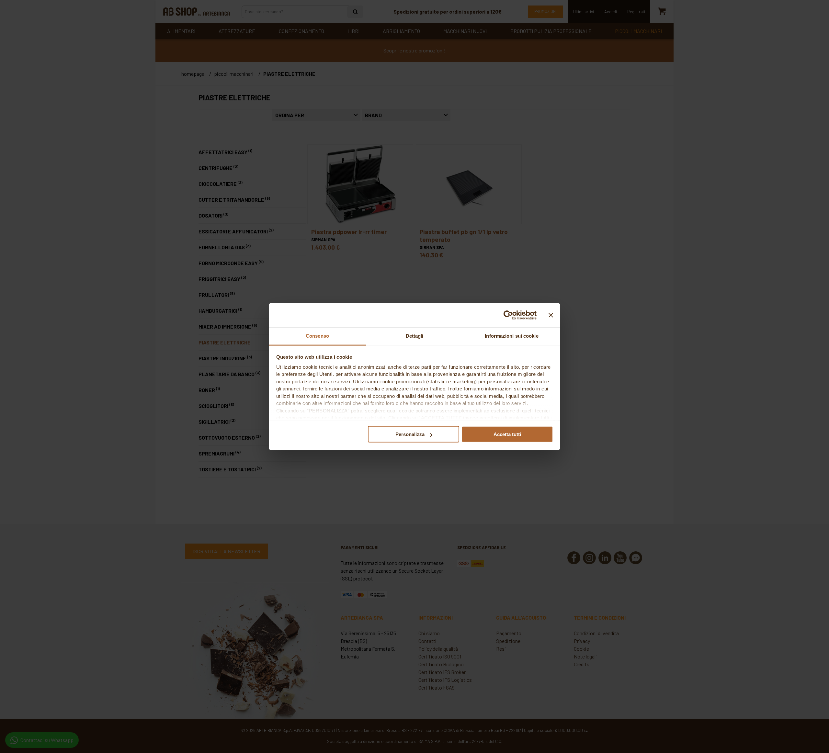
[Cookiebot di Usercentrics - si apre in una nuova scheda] (508, 315)
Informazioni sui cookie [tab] (511, 336)
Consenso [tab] (317, 336)
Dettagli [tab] (415, 336)
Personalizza (410, 434)
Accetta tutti (507, 434)
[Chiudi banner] (551, 315)
